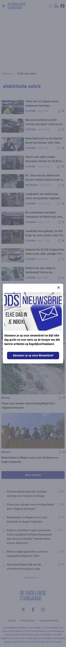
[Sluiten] (58, 287)
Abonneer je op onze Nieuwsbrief (33, 355)
